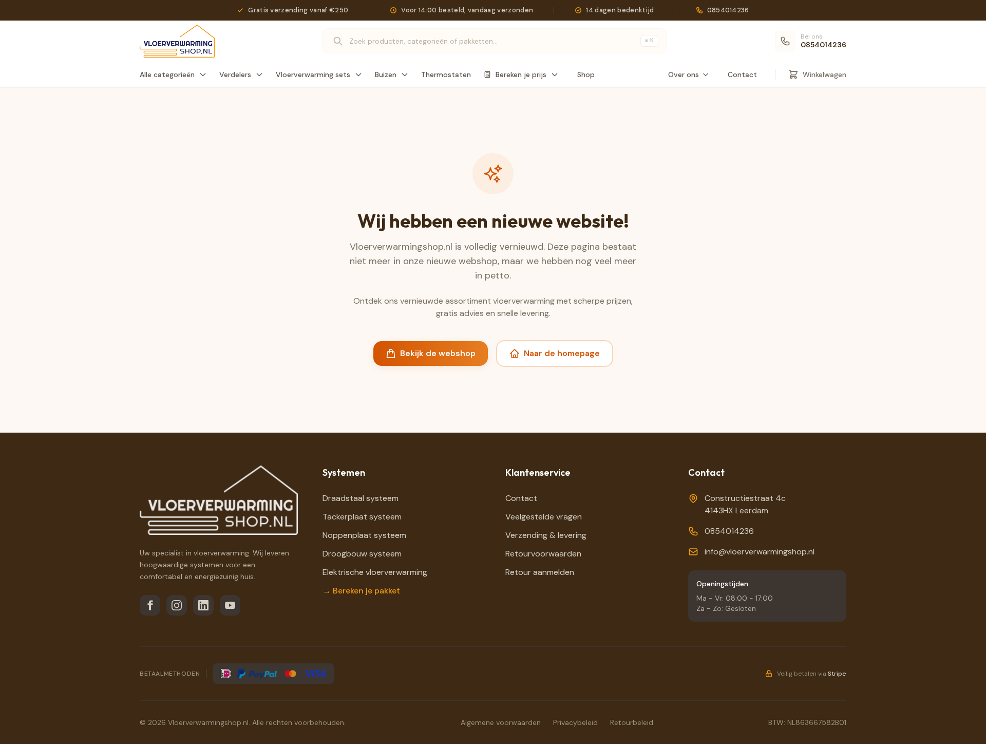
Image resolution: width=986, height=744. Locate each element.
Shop (586, 74)
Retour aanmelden (539, 572)
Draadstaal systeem (361, 498)
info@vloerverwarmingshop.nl (759, 551)
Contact (742, 74)
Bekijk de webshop (438, 353)
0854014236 (729, 531)
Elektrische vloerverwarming (375, 572)
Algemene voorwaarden (501, 722)
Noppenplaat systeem (364, 535)
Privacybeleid (575, 722)
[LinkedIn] (203, 605)
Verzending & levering (545, 535)
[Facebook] (150, 605)
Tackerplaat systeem (362, 516)
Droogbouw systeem (362, 553)
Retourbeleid (631, 722)
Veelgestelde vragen (543, 516)
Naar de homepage (562, 353)
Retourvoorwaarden (543, 553)
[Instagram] (176, 605)
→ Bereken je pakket (361, 590)
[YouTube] (230, 605)
